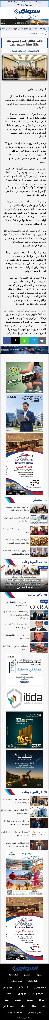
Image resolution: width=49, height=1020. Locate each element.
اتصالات (9, 993)
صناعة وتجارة (13, 975)
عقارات (38, 975)
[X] (15, 340)
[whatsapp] (24, 340)
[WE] (24, 350)
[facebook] (7, 340)
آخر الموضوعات (32, 792)
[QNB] (24, 413)
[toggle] (5, 14)
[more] (31, 5)
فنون (44, 1006)
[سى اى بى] (24, 24)
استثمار (32, 33)
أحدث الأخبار (23, 987)
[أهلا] (24, 464)
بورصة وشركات (16, 981)
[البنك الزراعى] (24, 731)
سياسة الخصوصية (15, 1012)
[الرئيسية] (18, 5)
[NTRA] (24, 670)
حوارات (33, 1006)
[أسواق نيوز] (26, 12)
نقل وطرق (22, 993)
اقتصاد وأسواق (40, 987)
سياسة (30, 1000)
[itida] (24, 699)
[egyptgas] (24, 874)
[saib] (24, 769)
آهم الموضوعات (32, 562)
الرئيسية (41, 33)
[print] (42, 340)
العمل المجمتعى (34, 1012)
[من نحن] (26, 5)
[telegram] (33, 340)
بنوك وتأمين (7, 987)
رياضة (7, 1000)
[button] (3, 22)
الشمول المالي (9, 1006)
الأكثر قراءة (35, 595)
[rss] (22, 5)
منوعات (18, 1000)
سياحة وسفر (38, 993)
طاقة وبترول (33, 981)
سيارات (41, 1000)
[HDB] (24, 378)
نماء (22, 1006)
